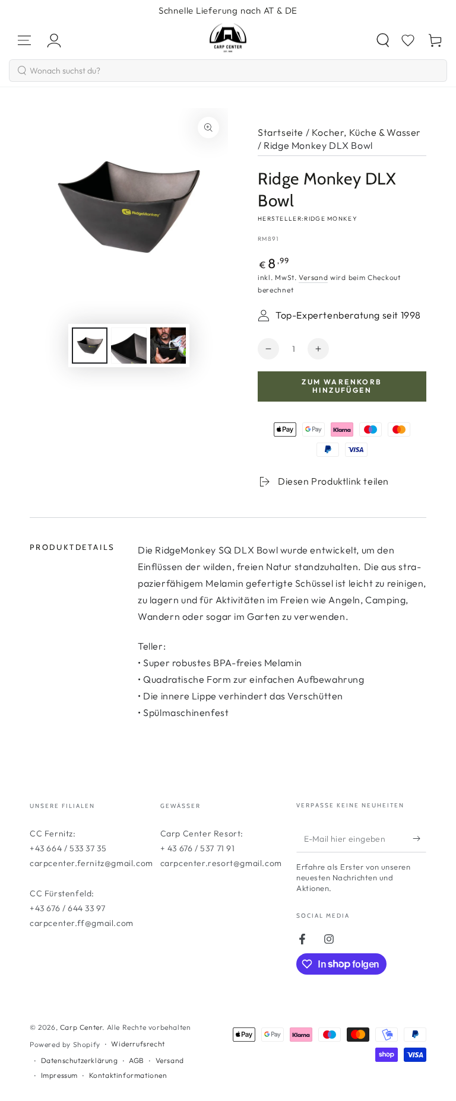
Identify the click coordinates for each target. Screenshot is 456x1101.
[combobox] (228, 70)
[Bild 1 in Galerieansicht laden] (89, 345)
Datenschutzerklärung (79, 1060)
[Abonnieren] (419, 839)
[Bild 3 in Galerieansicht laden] (168, 345)
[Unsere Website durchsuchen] (382, 40)
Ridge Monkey (330, 218)
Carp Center (81, 1027)
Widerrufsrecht (137, 1043)
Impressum (59, 1075)
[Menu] (24, 40)
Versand (313, 277)
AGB (136, 1060)
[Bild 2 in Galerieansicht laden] (129, 345)
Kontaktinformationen (128, 1075)
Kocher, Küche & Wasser (366, 132)
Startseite (280, 132)
